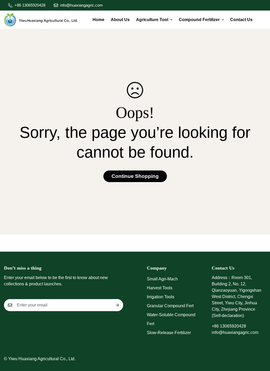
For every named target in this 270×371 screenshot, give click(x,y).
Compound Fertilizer (199, 19)
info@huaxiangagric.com (235, 332)
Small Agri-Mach (162, 279)
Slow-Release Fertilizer (169, 332)
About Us (120, 19)
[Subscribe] (117, 305)
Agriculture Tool (152, 19)
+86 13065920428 (229, 326)
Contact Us (241, 19)
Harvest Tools (159, 288)
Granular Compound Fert (170, 306)
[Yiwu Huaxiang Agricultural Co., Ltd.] (41, 20)
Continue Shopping (135, 176)
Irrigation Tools (160, 297)
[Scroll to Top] (260, 342)
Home (98, 19)
